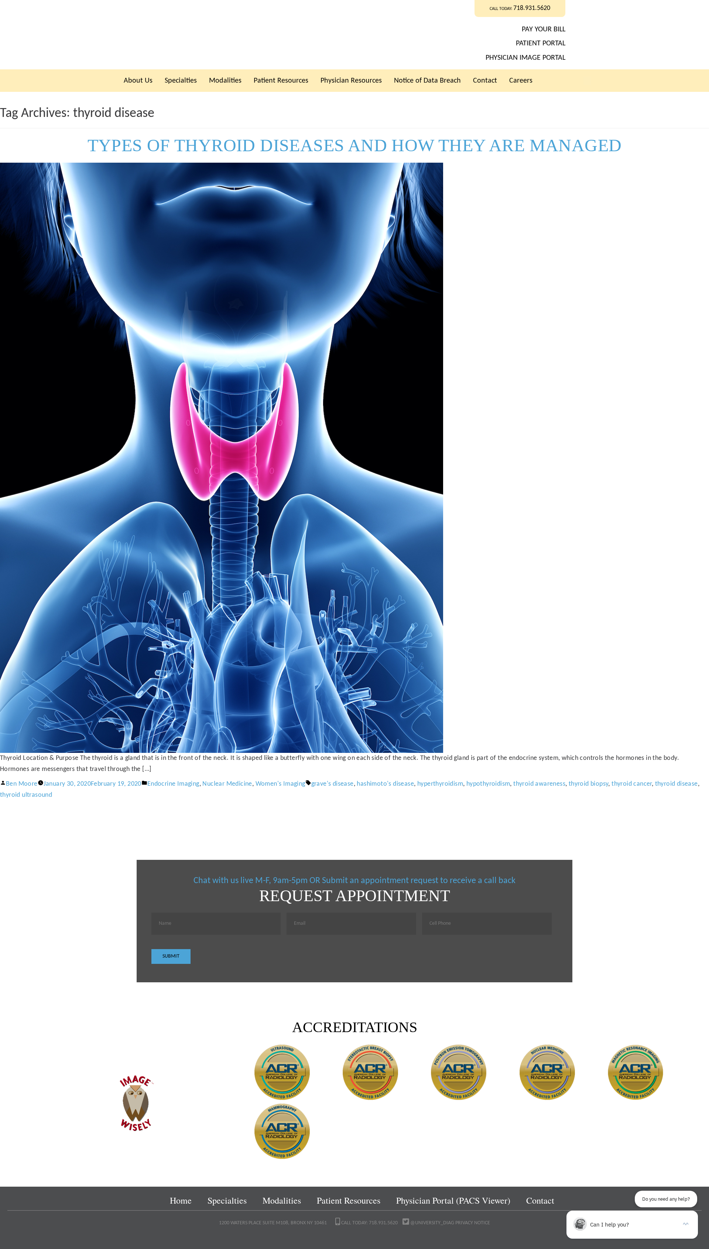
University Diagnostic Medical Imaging (250, 35)
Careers (520, 80)
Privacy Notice (472, 1223)
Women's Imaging (280, 784)
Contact (485, 80)
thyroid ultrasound (26, 795)
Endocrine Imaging (173, 784)
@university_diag (431, 1223)
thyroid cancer (632, 784)
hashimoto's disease (385, 784)
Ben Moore (22, 784)
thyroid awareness (539, 784)
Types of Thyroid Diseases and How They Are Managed (355, 145)
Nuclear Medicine (227, 784)
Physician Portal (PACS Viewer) (453, 1200)
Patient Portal (540, 43)
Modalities (225, 80)
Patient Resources (281, 80)
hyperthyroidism (440, 784)
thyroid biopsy (589, 784)
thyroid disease (676, 784)
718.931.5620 (531, 8)
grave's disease (332, 784)
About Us (138, 80)
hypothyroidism (488, 784)
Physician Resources (351, 80)
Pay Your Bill (543, 29)
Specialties (181, 80)
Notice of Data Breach (427, 80)
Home (181, 1200)
